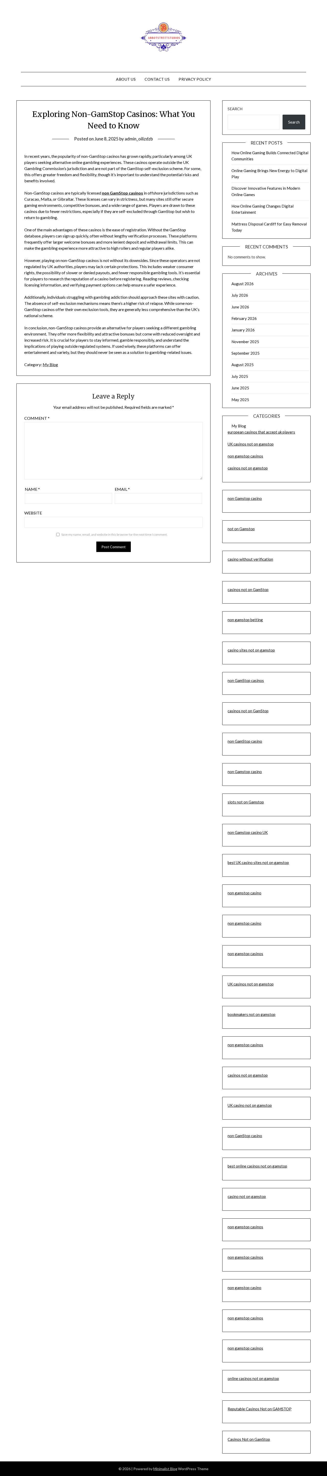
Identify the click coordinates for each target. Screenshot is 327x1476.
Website (33, 512)
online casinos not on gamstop (253, 1378)
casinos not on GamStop (248, 589)
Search (235, 108)
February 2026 (244, 318)
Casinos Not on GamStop (249, 1439)
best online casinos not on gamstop (257, 1166)
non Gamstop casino (245, 498)
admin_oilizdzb (139, 138)
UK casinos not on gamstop (251, 444)
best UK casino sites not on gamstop (258, 862)
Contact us (157, 79)
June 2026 (240, 307)
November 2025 (245, 341)
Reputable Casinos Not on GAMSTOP (259, 1409)
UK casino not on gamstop (250, 1105)
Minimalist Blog (165, 1469)
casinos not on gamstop (248, 468)
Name (32, 489)
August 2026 (242, 283)
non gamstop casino (244, 893)
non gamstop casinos (245, 456)
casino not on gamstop (247, 1196)
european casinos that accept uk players (261, 432)
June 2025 (240, 388)
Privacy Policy (195, 79)
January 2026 (243, 330)
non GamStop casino (245, 741)
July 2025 (239, 376)
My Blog (50, 364)
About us (126, 79)
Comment (37, 418)
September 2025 (245, 353)
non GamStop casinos (246, 680)
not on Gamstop (241, 528)
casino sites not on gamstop (251, 650)
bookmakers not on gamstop (251, 1014)
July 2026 (239, 295)
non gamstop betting (245, 619)
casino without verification (250, 559)
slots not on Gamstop (246, 802)
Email (122, 489)
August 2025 (242, 364)
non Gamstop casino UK (248, 832)
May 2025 (240, 399)
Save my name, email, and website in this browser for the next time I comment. (114, 534)
